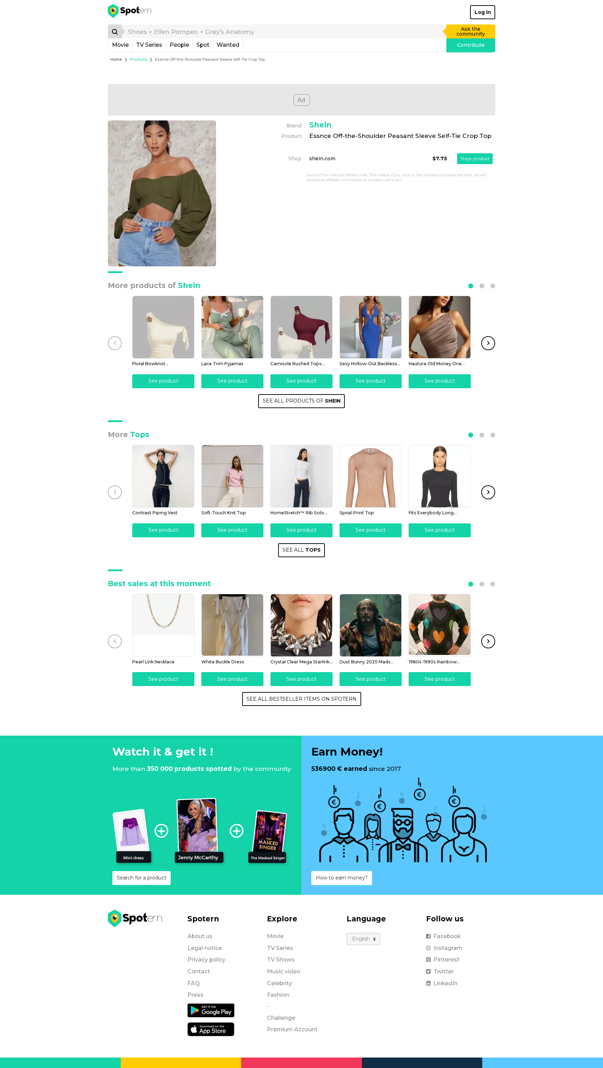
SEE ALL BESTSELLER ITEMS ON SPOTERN (301, 699)
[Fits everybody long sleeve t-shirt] (440, 476)
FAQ (193, 983)
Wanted (228, 45)
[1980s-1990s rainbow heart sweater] (440, 625)
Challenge (281, 1018)
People (179, 45)
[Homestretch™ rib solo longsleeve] (301, 476)
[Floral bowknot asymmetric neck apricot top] (163, 327)
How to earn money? (342, 878)
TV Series (149, 45)
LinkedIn (445, 983)
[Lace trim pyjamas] (232, 327)
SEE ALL (302, 550)
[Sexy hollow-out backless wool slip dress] (371, 327)
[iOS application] (210, 1029)
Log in (483, 12)
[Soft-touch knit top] (232, 476)
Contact (198, 971)
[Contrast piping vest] (163, 476)
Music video (283, 971)
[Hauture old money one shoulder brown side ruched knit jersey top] (440, 327)
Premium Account (292, 1029)
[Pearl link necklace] (163, 625)
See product (163, 381)
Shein (320, 124)
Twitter (443, 971)
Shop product (475, 158)
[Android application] (210, 1010)
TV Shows (281, 959)
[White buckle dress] (232, 625)
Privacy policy (206, 959)
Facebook (447, 936)
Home (116, 59)
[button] (470, 285)
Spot (202, 45)
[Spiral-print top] (371, 476)
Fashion (278, 995)
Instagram (447, 948)
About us (200, 936)
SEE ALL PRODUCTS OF (302, 401)
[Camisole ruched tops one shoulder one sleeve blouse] (301, 327)
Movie (120, 45)
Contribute (471, 45)
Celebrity (279, 983)
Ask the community (470, 31)
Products (138, 59)
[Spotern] (130, 12)
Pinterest (446, 959)
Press (195, 995)
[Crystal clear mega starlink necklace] (301, 625)
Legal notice (204, 948)
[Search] (115, 31)
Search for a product (141, 878)
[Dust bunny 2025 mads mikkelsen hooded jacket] (371, 625)
